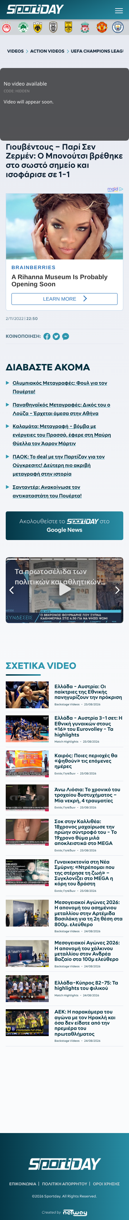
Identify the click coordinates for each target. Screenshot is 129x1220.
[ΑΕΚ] (39, 27)
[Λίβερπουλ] (86, 27)
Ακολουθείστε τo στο (64, 526)
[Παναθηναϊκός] (23, 27)
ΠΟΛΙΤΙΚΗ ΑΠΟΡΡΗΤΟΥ (64, 1183)
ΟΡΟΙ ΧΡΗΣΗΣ (106, 1183)
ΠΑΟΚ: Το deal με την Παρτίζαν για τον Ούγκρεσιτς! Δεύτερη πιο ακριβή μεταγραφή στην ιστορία (59, 465)
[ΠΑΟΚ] (55, 27)
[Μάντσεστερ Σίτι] (118, 27)
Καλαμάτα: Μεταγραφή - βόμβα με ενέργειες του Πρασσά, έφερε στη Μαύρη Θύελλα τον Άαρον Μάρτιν (62, 435)
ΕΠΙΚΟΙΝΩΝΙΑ (22, 1183)
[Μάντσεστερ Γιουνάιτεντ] (102, 27)
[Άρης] (70, 27)
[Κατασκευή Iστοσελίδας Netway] (75, 1213)
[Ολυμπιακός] (7, 27)
